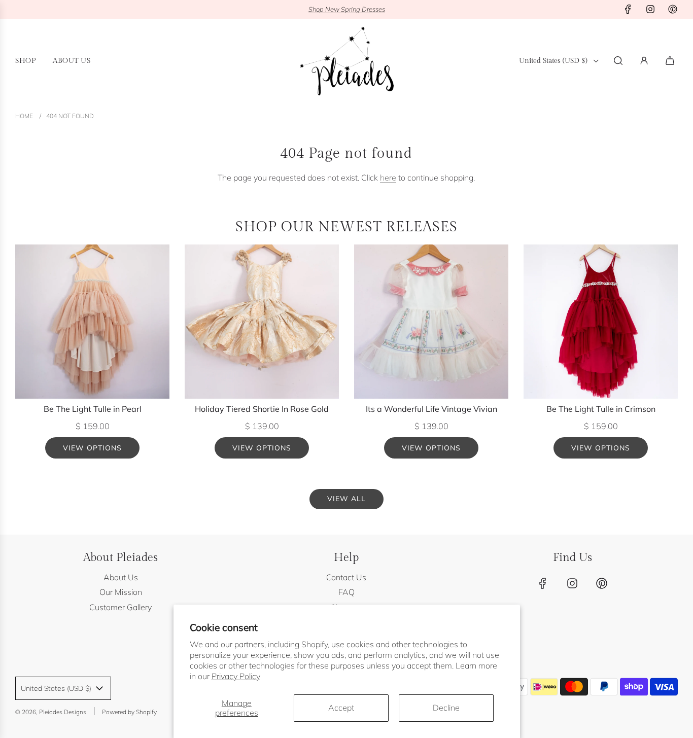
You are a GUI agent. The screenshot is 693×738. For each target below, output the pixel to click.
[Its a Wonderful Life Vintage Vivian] (431, 321)
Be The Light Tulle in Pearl (93, 409)
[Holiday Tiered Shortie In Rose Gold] (262, 321)
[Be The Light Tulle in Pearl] (92, 321)
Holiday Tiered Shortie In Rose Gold (262, 409)
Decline (446, 707)
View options (92, 447)
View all (346, 498)
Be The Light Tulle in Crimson (600, 409)
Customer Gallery (120, 607)
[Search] (618, 61)
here (388, 177)
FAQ (346, 592)
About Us (120, 577)
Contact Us (346, 577)
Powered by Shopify (129, 712)
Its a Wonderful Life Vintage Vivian (431, 409)
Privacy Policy (236, 676)
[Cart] (671, 61)
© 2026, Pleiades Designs (50, 712)
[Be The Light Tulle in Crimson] (601, 321)
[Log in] (644, 61)
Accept (341, 707)
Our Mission (120, 592)
